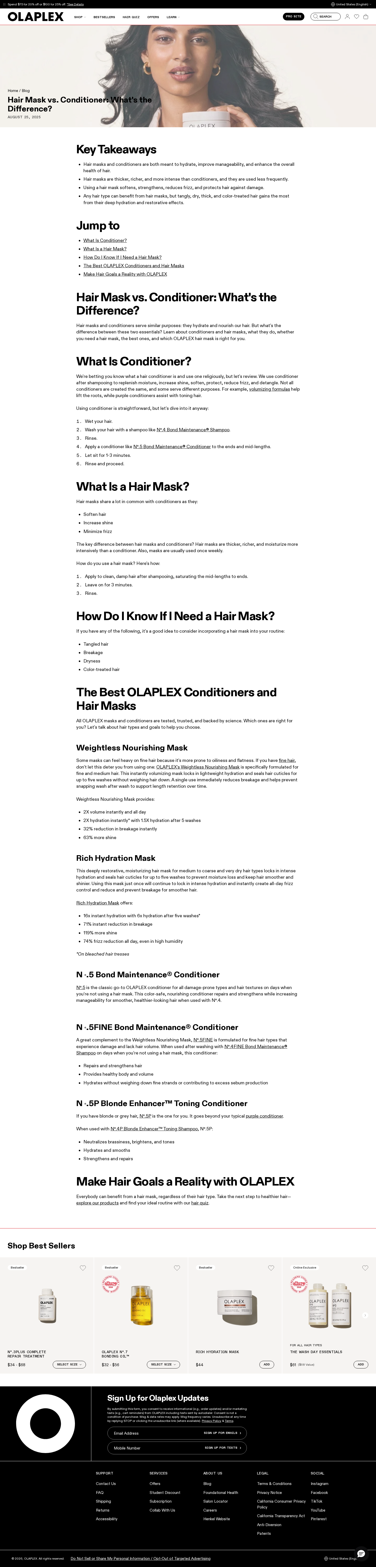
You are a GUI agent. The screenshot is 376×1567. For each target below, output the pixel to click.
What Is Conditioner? (105, 240)
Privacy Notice (269, 1492)
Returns (102, 1510)
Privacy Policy (211, 1421)
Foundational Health (220, 1492)
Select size (67, 1364)
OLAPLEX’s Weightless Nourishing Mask (198, 767)
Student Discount (165, 1492)
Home (13, 90)
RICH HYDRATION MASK (217, 1352)
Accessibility (106, 1518)
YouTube (318, 1510)
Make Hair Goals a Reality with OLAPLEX (125, 274)
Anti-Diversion (269, 1524)
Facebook (319, 1492)
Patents (264, 1533)
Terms (229, 1421)
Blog (26, 90)
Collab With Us (162, 1510)
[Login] (83, 1268)
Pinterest (319, 1518)
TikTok (316, 1501)
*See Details (75, 4)
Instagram (319, 1483)
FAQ (100, 1492)
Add (267, 1364)
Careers (210, 1510)
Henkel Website (216, 1518)
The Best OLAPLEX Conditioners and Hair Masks (133, 266)
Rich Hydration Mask (97, 903)
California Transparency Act (281, 1515)
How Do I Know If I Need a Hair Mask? (122, 257)
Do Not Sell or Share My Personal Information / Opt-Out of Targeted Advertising (141, 1558)
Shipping (103, 1501)
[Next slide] (365, 1315)
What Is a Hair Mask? (105, 249)
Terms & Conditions (274, 1483)
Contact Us (106, 1483)
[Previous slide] (11, 1315)
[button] (361, 1553)
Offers (155, 1483)
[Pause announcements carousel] (4, 4)
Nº (79, 987)
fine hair (287, 760)
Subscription (161, 1501)
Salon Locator (215, 1501)
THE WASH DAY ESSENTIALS (316, 1352)
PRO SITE (293, 16)
